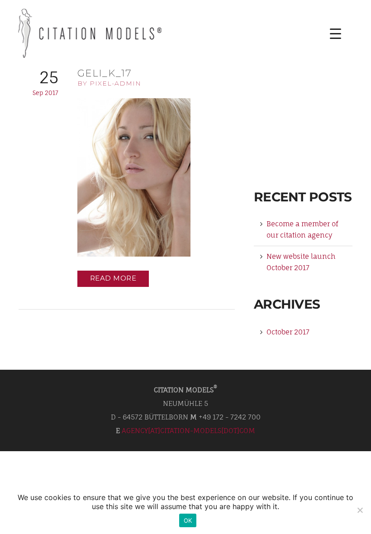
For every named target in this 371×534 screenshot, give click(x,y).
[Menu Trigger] (328, 33)
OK (188, 520)
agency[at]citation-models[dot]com (188, 430)
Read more (113, 278)
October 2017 (287, 332)
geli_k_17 (104, 73)
